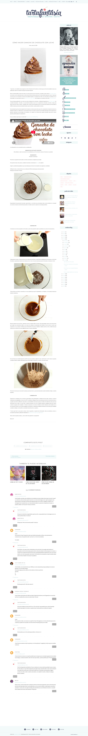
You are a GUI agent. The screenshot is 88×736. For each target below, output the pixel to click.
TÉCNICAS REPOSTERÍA (21, 1)
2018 (64, 238)
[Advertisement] (33, 33)
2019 (64, 237)
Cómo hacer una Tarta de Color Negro (32, 482)
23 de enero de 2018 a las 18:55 (22, 511)
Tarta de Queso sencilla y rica (71, 208)
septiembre (66, 245)
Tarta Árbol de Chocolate (69, 261)
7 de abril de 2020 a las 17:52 (22, 664)
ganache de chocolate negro (29, 98)
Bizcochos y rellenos (34, 449)
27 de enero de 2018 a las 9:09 (22, 547)
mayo (65, 252)
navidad (62, 184)
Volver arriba (74, 734)
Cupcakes (62, 182)
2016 (64, 275)
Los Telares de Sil (20, 562)
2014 (64, 279)
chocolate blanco (52, 98)
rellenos (39, 449)
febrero (65, 258)
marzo (65, 256)
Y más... (74, 180)
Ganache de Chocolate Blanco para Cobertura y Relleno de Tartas (71, 197)
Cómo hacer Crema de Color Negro (48, 482)
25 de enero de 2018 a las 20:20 (20, 531)
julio (65, 249)
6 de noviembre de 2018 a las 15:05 (21, 641)
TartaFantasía (21, 510)
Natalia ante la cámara (69, 182)
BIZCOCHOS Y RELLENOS (39, 1)
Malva (16, 680)
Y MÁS (59, 1)
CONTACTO (63, 1)
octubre (65, 244)
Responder (54, 506)
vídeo (37, 162)
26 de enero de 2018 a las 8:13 (20, 564)
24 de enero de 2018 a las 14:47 (22, 520)
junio (65, 251)
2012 (64, 282)
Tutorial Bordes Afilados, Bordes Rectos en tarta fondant (70, 203)
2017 (64, 273)
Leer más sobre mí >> (69, 52)
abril (65, 254)
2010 (64, 286)
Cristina (17, 652)
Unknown (17, 529)
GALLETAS (32, 1)
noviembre (66, 242)
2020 (64, 235)
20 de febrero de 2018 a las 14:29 (23, 604)
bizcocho (70, 184)
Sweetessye (18, 494)
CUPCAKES (27, 1)
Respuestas (16, 507)
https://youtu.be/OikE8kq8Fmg (32, 116)
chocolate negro (53, 93)
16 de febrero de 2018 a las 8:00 (20, 593)
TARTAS (15, 1)
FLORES (46, 1)
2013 (64, 280)
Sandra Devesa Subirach (22, 591)
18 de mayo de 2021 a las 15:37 (20, 682)
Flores (66, 184)
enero (65, 260)
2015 (64, 277)
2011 (64, 284)
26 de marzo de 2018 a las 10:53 (20, 617)
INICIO (11, 1)
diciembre (66, 240)
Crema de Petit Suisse (16, 482)
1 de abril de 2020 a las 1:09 (20, 653)
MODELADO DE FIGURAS (53, 1)
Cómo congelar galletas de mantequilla (71, 272)
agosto (65, 247)
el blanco (41, 412)
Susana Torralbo (17, 734)
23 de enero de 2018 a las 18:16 (20, 496)
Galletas (70, 180)
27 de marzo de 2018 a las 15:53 (23, 629)
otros (61, 186)
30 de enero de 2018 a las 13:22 (22, 582)
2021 (64, 233)
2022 (64, 231)
